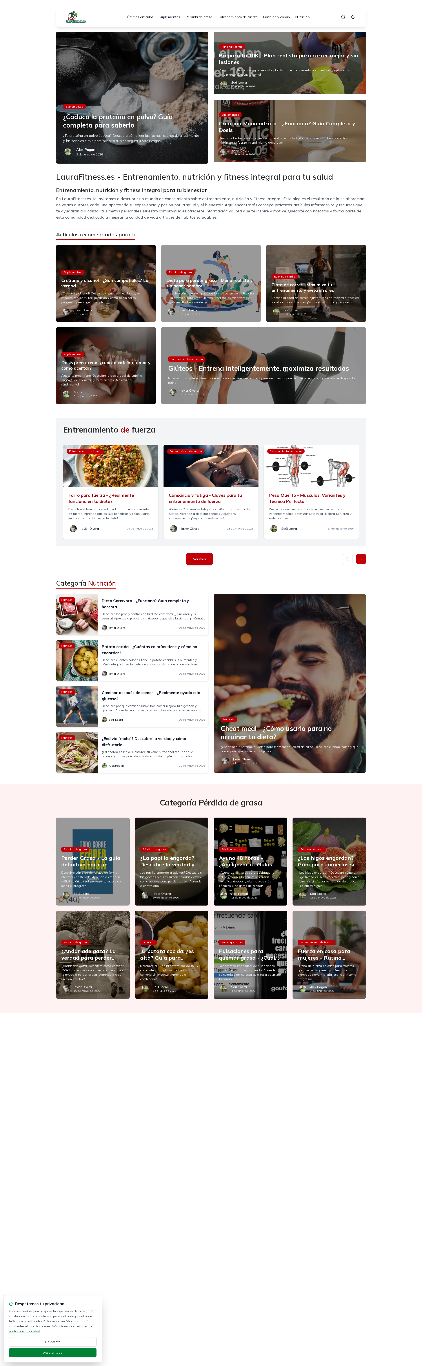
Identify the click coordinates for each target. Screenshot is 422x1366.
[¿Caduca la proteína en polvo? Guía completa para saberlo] (132, 98)
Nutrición (302, 17)
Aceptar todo (52, 1353)
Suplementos (169, 17)
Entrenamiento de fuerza (238, 17)
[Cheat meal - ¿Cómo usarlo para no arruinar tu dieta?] (290, 683)
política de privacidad (24, 1331)
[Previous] (348, 559)
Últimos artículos (140, 17)
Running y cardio (276, 17)
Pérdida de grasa (199, 17)
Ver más (199, 559)
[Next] (361, 559)
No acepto (52, 1342)
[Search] (343, 17)
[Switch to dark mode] (353, 17)
